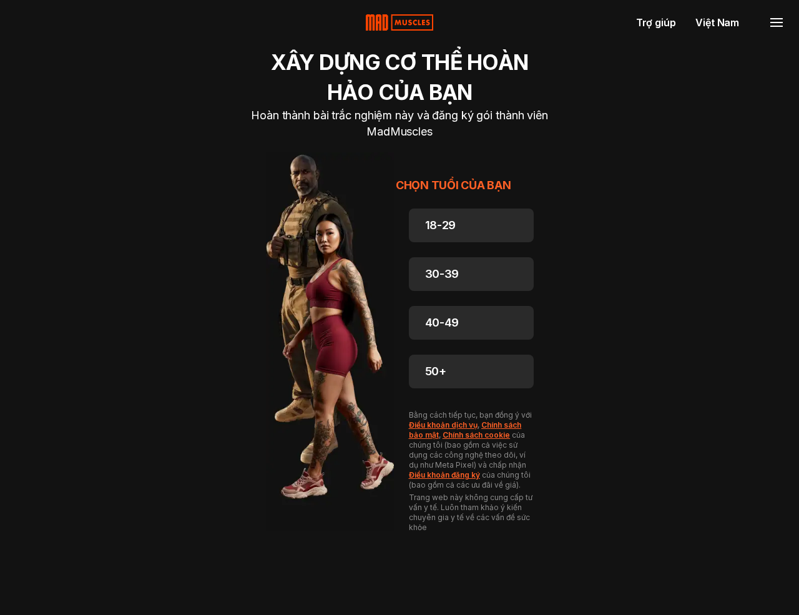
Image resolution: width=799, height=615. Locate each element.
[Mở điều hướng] (776, 22)
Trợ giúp (656, 22)
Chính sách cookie (476, 435)
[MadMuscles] (399, 22)
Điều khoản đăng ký (444, 475)
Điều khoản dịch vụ (443, 425)
